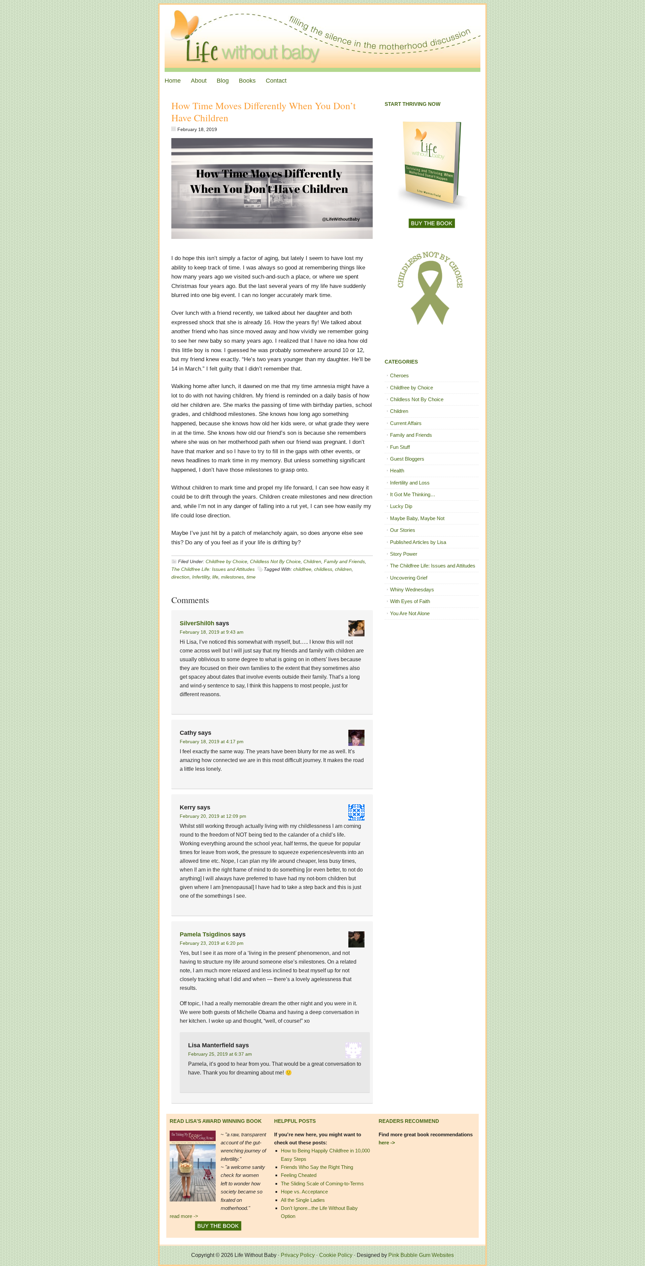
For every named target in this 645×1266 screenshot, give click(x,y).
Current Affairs (406, 423)
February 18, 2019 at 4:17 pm (212, 741)
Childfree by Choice (226, 561)
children (343, 569)
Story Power (403, 554)
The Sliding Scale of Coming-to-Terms (322, 1183)
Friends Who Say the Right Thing (317, 1167)
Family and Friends (344, 561)
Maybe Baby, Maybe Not (417, 518)
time (251, 577)
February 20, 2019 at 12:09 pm (213, 816)
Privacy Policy (298, 1255)
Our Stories (402, 530)
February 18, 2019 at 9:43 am (212, 632)
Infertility (201, 577)
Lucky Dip (401, 506)
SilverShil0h (197, 623)
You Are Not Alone (410, 613)
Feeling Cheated (298, 1175)
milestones (232, 577)
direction (180, 577)
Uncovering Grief (408, 578)
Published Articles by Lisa (418, 542)
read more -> (184, 1216)
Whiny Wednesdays (412, 589)
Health (397, 470)
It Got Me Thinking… (412, 494)
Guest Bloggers (407, 459)
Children (312, 561)
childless (323, 569)
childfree (302, 569)
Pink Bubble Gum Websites (421, 1255)
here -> (387, 1142)
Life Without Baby (322, 38)
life (215, 577)
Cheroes (399, 375)
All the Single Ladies (303, 1200)
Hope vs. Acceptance (304, 1191)
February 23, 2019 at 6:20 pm (212, 943)
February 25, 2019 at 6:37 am (220, 1054)
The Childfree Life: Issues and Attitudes (213, 569)
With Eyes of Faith (410, 601)
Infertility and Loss (410, 483)
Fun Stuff (400, 447)
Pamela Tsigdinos (205, 934)
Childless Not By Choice (275, 561)
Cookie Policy (335, 1255)
